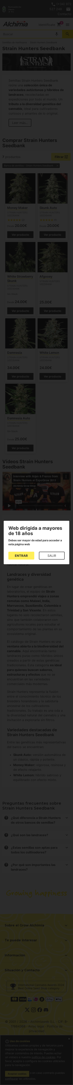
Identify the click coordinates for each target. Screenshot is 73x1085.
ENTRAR (21, 556)
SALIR (51, 556)
